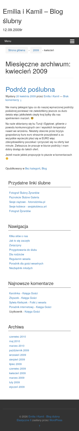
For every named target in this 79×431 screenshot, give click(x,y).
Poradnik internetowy (21, 307)
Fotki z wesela (38, 302)
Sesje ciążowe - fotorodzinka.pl (27, 202)
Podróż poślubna (30, 89)
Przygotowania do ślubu (23, 250)
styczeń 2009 (17, 387)
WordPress (55, 420)
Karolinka (14, 293)
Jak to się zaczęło (19, 240)
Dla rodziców (16, 254)
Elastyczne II (24, 420)
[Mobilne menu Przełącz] (72, 41)
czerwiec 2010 (17, 336)
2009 (36, 50)
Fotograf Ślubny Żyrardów (24, 192)
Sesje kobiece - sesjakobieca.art (28, 206)
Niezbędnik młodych (21, 268)
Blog (44, 168)
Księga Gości (30, 293)
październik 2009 (19, 350)
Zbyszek (14, 298)
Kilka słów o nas (18, 236)
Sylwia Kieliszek (18, 302)
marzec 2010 (16, 345)
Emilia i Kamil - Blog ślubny (44, 416)
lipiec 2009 (15, 364)
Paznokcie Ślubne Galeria (24, 197)
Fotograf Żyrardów (20, 211)
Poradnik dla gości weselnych (26, 263)
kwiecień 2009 (17, 373)
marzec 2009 (16, 377)
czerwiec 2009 (17, 368)
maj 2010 (14, 341)
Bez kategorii (32, 168)
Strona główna (16, 50)
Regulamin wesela (19, 259)
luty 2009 (14, 382)
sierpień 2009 (17, 359)
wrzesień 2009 (17, 355)
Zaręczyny (15, 245)
